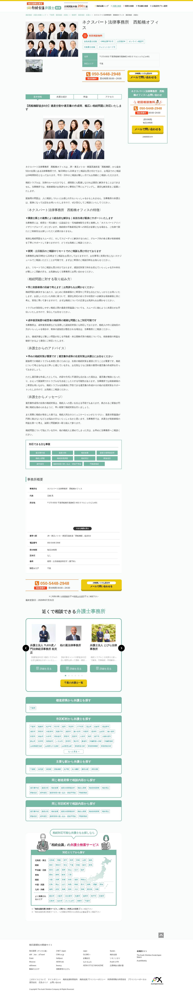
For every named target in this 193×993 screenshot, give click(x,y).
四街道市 (57, 736)
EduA (31, 958)
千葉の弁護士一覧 (73, 682)
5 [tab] (78, 675)
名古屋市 (68, 896)
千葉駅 (32, 769)
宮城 (78, 860)
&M (30, 955)
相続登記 (105, 788)
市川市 (56, 727)
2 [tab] (68, 675)
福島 (90, 860)
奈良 (70, 880)
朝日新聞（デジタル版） (38, 951)
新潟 (51, 870)
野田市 (40, 731)
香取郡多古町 (80, 746)
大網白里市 (106, 736)
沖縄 (96, 889)
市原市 (71, 727)
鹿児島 (89, 889)
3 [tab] (72, 675)
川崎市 (79, 901)
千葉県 (32, 708)
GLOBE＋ (87, 955)
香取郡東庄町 (106, 746)
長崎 (63, 889)
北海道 (51, 860)
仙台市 (59, 901)
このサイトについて (37, 979)
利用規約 (65, 596)
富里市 (32, 736)
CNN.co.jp (60, 955)
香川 (82, 884)
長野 (63, 870)
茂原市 (74, 736)
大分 (76, 889)
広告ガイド (43, 982)
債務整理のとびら (63, 969)
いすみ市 (59, 741)
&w (35, 955)
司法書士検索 (143, 6)
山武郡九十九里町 (52, 746)
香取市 (66, 736)
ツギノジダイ (115, 958)
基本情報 (37, 97)
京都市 (101, 896)
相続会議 (113, 955)
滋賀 (76, 880)
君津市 (93, 731)
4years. (113, 951)
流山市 (88, 727)
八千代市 (80, 727)
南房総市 (49, 741)
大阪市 (59, 896)
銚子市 (96, 736)
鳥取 (70, 884)
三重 (70, 875)
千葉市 (32, 727)
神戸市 (93, 896)
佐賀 (57, 889)
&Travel (42, 955)
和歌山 (83, 880)
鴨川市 (76, 741)
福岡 (51, 889)
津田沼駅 (94, 769)
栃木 (84, 865)
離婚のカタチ (34, 969)
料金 (86, 97)
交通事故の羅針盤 (117, 965)
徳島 (88, 884)
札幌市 (77, 896)
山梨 (57, 870)
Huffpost (59, 958)
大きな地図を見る (82, 528)
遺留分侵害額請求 (68, 788)
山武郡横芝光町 (36, 746)
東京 (51, 865)
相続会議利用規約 (70, 979)
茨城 (78, 865)
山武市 (102, 731)
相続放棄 (54, 788)
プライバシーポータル (137, 979)
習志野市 (105, 727)
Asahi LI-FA (114, 962)
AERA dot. (60, 962)
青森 (59, 860)
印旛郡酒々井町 (96, 741)
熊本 (70, 889)
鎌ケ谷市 (77, 731)
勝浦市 (84, 741)
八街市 (82, 736)
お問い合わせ (55, 982)
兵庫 (57, 880)
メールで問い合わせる (148, 129)
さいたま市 (69, 901)
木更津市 (49, 731)
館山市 (32, 741)
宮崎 (82, 889)
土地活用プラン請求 (159, 6)
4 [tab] (75, 675)
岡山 (57, 884)
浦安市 (32, 731)
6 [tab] (82, 675)
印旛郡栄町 (109, 741)
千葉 (71, 865)
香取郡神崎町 (93, 746)
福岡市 (85, 896)
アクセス (109, 97)
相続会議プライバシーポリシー (92, 979)
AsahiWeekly (142, 961)
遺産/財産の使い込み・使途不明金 (63, 793)
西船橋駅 (57, 769)
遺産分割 (45, 788)
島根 (76, 884)
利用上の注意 (79, 596)
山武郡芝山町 (67, 746)
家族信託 (33, 793)
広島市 (51, 901)
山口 (63, 884)
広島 (51, 884)
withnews (32, 965)
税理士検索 (129, 6)
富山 (70, 870)
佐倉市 (96, 727)
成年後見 (43, 793)
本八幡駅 (75, 769)
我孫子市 (59, 731)
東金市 (40, 736)
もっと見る (72, 751)
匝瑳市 (68, 741)
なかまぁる (87, 962)
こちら (83, 912)
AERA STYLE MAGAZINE (93, 965)
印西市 (85, 731)
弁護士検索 (117, 6)
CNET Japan (61, 951)
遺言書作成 (34, 788)
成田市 (68, 731)
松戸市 (48, 727)
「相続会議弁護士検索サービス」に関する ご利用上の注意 (55, 909)
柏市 (64, 727)
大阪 (51, 880)
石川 (76, 870)
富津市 (40, 741)
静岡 (57, 875)
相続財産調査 (94, 788)
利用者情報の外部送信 (117, 979)
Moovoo (32, 962)
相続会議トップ (102, 6)
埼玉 (65, 865)
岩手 (65, 860)
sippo (85, 951)
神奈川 (58, 865)
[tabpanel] (44, 648)
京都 (63, 880)
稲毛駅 (40, 769)
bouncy (59, 965)
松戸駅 (66, 769)
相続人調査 (82, 788)
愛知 (51, 875)
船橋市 (40, 727)
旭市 (89, 736)
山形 (84, 860)
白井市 (48, 736)
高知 (101, 884)
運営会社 (33, 982)
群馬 (90, 865)
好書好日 (86, 958)
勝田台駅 (85, 769)
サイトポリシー (54, 979)
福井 (82, 870)
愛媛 (95, 884)
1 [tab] (65, 675)
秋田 (71, 860)
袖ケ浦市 (110, 731)
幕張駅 (48, 769)
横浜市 (51, 896)
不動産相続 (83, 793)
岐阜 (63, 875)
